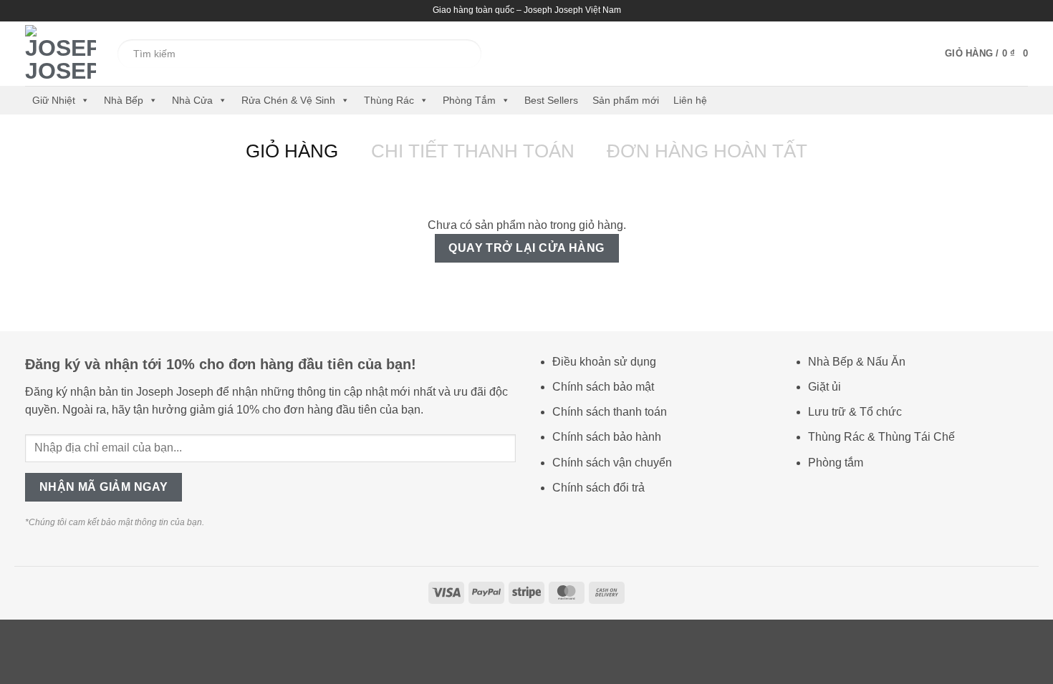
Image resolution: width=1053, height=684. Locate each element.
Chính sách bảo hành (606, 437)
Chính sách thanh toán (609, 412)
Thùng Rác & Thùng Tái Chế (881, 437)
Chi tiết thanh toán (472, 151)
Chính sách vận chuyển (612, 462)
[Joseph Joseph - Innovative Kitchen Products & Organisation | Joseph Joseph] (60, 53)
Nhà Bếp (123, 100)
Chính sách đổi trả (598, 488)
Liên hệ (690, 100)
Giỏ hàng (292, 151)
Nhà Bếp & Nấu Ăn (856, 362)
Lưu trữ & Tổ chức (855, 412)
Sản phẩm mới (625, 100)
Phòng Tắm (469, 100)
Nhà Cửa (192, 100)
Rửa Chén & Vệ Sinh (288, 100)
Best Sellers (551, 100)
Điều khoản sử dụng (604, 362)
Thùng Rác (389, 100)
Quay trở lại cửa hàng (526, 248)
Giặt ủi (824, 387)
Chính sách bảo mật (603, 387)
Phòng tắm (835, 462)
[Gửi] (454, 54)
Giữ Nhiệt (53, 100)
